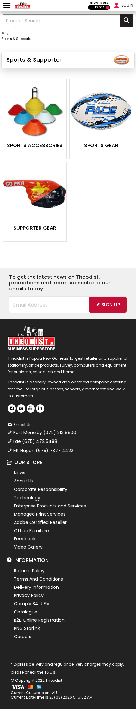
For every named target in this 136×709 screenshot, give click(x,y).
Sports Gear (101, 146)
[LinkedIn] (40, 408)
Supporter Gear (34, 228)
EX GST (100, 7)
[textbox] (61, 21)
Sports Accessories (35, 146)
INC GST (107, 7)
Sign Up (111, 305)
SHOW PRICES (98, 3)
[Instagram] (21, 408)
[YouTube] (31, 408)
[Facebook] (12, 408)
